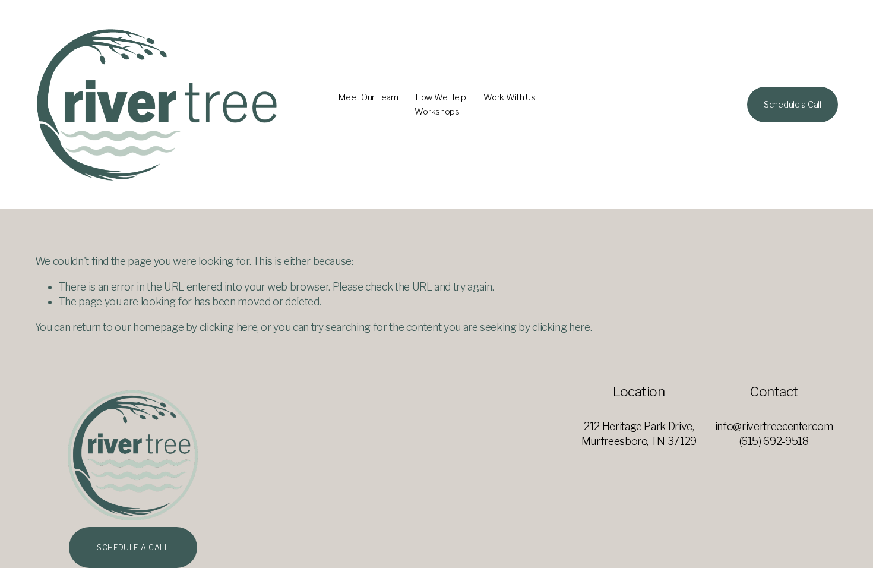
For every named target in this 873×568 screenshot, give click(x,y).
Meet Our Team (368, 97)
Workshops (437, 111)
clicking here (228, 327)
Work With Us (509, 97)
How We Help (441, 97)
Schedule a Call (792, 104)
